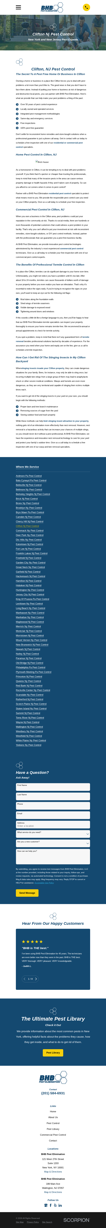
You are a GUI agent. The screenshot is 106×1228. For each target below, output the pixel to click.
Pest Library (53, 1052)
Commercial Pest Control (53, 1135)
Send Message (27, 893)
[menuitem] (29, 475)
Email (19, 813)
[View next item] (36, 979)
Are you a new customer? (28, 842)
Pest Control (53, 1123)
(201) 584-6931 (53, 1093)
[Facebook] (50, 1205)
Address (20, 823)
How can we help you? (27, 851)
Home (53, 1111)
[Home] (52, 7)
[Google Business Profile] (45, 1205)
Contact (53, 1140)
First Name (22, 785)
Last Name (22, 794)
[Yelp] (55, 1205)
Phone (20, 804)
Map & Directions (53, 1171)
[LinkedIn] (60, 1205)
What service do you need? (29, 832)
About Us (53, 1117)
